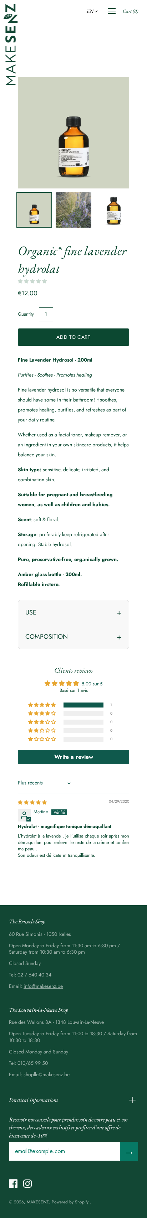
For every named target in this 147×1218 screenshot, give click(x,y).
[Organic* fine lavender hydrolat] (34, 210)
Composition (46, 636)
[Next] (111, 133)
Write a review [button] (73, 757)
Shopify (81, 1202)
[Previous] (36, 133)
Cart (130, 11)
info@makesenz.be (43, 986)
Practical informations (33, 1100)
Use (30, 612)
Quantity (26, 314)
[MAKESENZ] (11, 44)
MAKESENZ (38, 1202)
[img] (32, 802)
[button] (93, 11)
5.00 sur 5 (92, 683)
